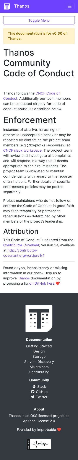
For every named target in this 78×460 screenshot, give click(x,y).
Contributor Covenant (21, 245)
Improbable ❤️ (49, 429)
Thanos (21, 6)
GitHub (41, 391)
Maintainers (39, 367)
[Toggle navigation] (70, 6)
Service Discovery (39, 361)
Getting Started (39, 346)
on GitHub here (41, 283)
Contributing (39, 372)
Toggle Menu (39, 20)
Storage (39, 356)
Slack (41, 386)
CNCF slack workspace (22, 150)
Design (39, 351)
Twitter (41, 397)
